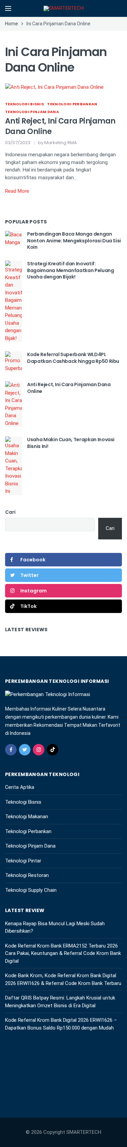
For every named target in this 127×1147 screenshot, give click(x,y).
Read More (17, 191)
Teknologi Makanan (26, 816)
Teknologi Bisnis (24, 104)
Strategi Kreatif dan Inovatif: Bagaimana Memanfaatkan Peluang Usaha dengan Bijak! (70, 270)
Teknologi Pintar (23, 861)
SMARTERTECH (83, 1132)
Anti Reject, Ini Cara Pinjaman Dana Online (60, 126)
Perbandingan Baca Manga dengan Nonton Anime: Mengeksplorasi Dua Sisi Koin (74, 240)
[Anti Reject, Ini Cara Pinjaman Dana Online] (54, 87)
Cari (10, 512)
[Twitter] (24, 749)
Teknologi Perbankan (72, 104)
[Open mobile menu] (8, 8)
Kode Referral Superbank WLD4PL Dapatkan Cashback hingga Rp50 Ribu (73, 358)
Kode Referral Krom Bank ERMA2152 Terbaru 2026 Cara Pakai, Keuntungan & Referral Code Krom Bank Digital (63, 953)
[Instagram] (38, 749)
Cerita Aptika (19, 787)
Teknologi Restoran (27, 875)
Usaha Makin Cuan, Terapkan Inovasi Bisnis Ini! (70, 443)
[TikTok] (52, 749)
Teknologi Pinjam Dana (32, 111)
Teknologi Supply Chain (31, 890)
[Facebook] (11, 749)
